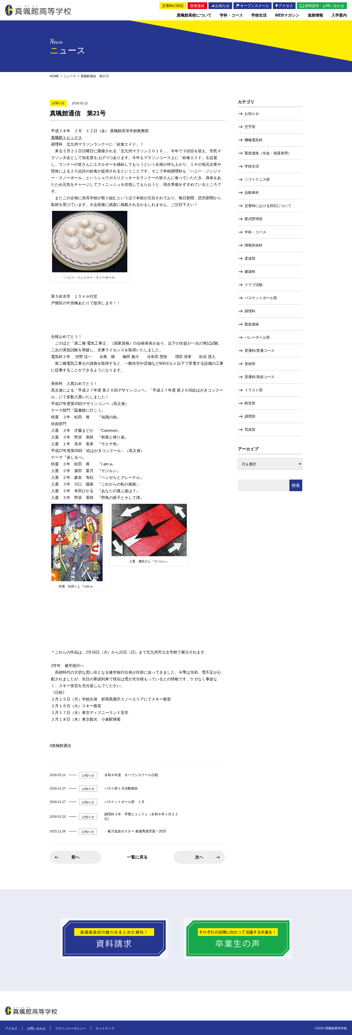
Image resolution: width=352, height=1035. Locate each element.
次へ (199, 857)
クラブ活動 (254, 285)
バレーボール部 (257, 337)
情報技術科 (254, 245)
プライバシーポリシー (70, 1028)
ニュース (70, 76)
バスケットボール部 (261, 298)
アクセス (11, 1028)
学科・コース (255, 232)
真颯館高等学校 (38, 10)
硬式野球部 (254, 219)
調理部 (250, 416)
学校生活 (252, 166)
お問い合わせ (36, 1028)
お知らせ (252, 114)
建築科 (250, 271)
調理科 (250, 311)
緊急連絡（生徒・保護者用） (268, 153)
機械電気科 (254, 140)
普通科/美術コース (259, 377)
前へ (75, 857)
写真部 (250, 429)
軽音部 (250, 403)
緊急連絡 (252, 324)
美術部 (250, 364)
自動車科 (252, 192)
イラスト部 (254, 390)
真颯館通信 (61, 745)
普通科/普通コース (259, 350)
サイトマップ (105, 1028)
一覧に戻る (137, 857)
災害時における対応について (268, 206)
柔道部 (250, 258)
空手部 (250, 127)
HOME (54, 76)
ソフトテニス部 (257, 179)
